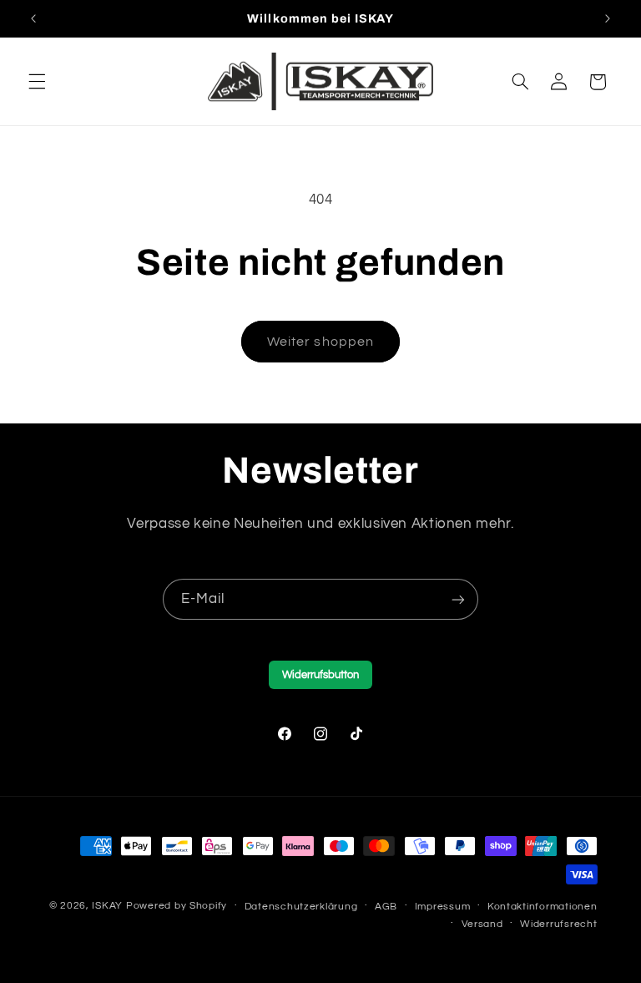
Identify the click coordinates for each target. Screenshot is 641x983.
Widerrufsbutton (320, 675)
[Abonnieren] (458, 599)
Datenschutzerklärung (301, 906)
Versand (482, 924)
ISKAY (107, 905)
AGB (386, 906)
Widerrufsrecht (558, 924)
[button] (37, 82)
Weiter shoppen (320, 341)
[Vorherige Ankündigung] (33, 18)
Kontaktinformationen (542, 906)
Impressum (443, 906)
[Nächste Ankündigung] (607, 18)
